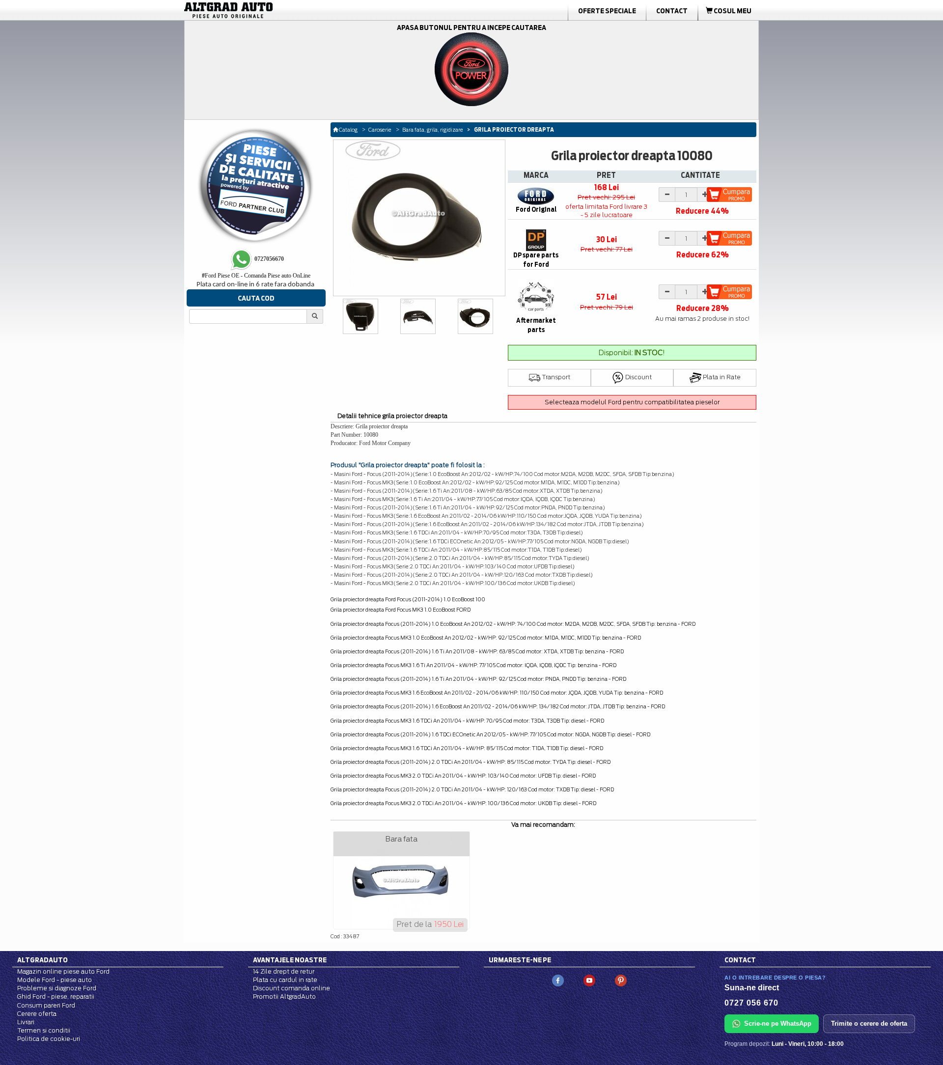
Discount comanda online (291, 988)
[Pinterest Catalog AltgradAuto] (621, 979)
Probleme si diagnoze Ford (56, 988)
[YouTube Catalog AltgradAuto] (589, 979)
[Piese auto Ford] (275, 10)
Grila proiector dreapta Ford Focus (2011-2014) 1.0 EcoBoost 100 (408, 599)
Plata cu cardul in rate (285, 979)
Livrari (25, 1022)
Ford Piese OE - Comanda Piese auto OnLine (256, 275)
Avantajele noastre (290, 960)
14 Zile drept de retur (283, 971)
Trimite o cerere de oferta (869, 1023)
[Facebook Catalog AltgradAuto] (558, 979)
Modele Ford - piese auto (54, 979)
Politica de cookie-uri (48, 1038)
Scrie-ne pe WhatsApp (777, 1023)
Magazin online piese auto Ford (63, 971)
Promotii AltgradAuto (284, 996)
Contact (672, 11)
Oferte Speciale (607, 11)
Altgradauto (42, 960)
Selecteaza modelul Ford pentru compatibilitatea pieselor (632, 402)
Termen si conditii (43, 1030)
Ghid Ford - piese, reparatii (55, 996)
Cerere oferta (36, 1013)
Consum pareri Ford (46, 1005)
